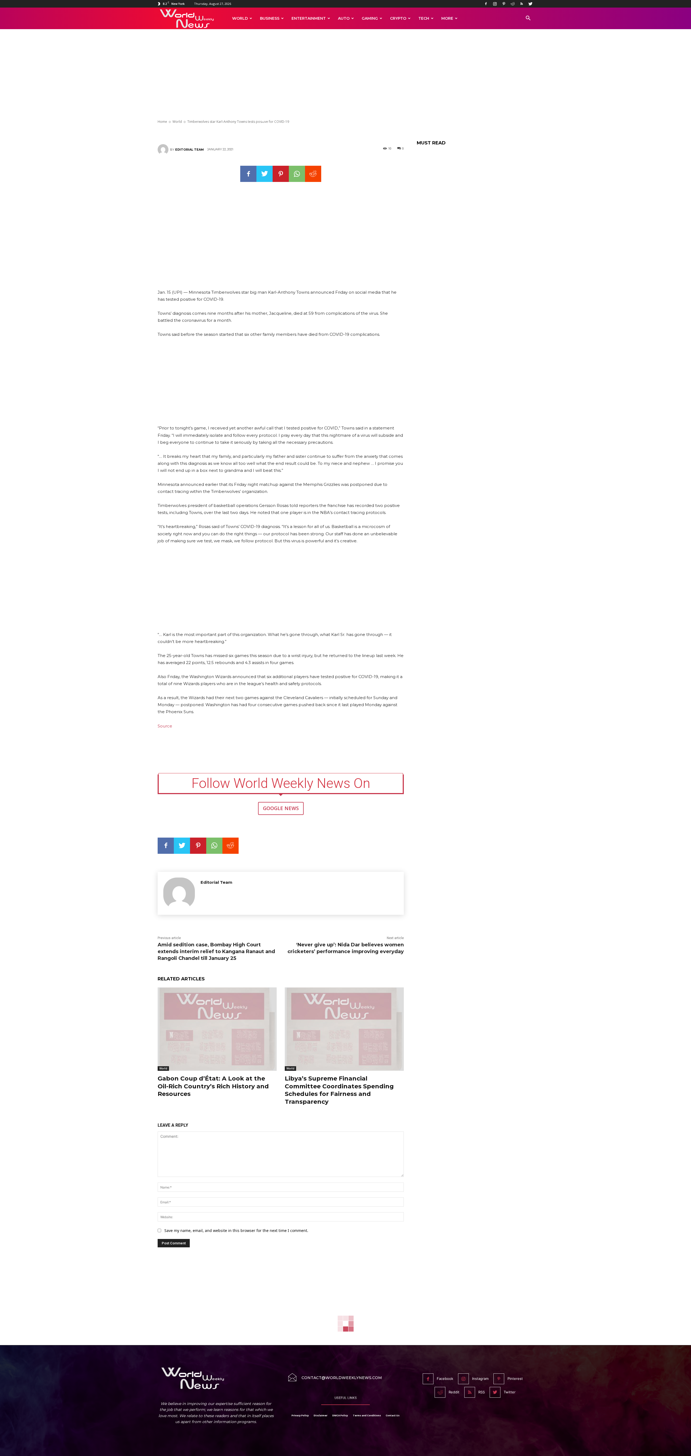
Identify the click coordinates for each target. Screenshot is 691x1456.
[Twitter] (530, 4)
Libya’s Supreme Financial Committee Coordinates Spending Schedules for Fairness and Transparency (339, 1090)
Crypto (398, 18)
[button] (527, 18)
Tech (423, 18)
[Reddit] (513, 4)
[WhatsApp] (297, 174)
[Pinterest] (504, 4)
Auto (344, 18)
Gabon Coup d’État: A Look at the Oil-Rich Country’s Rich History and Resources (213, 1086)
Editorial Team (189, 149)
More (447, 18)
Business (269, 18)
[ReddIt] (313, 174)
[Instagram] (495, 4)
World (240, 18)
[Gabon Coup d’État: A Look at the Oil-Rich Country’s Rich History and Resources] (217, 1029)
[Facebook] (486, 4)
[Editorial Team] (164, 149)
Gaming (370, 18)
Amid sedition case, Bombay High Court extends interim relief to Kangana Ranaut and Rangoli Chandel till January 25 (216, 951)
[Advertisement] (345, 75)
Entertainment (309, 18)
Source (165, 726)
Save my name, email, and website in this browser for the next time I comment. (236, 1230)
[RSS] (521, 4)
